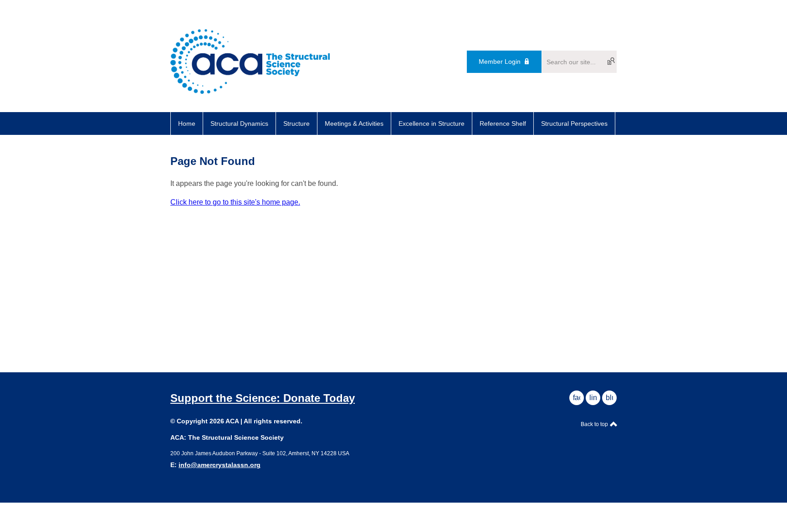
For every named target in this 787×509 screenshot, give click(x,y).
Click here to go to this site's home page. (235, 202)
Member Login (500, 61)
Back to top (595, 424)
